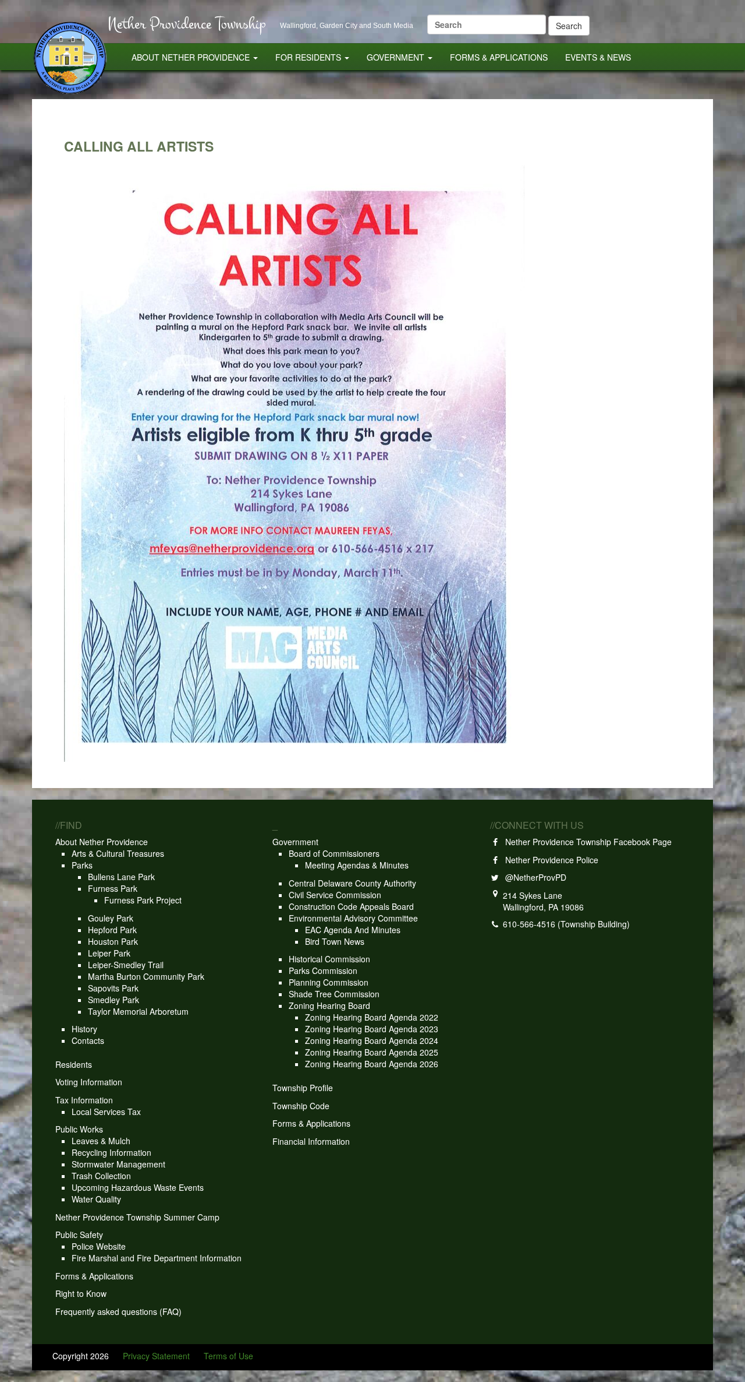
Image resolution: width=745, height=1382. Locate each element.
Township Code (300, 1106)
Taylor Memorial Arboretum (138, 1011)
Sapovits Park (113, 988)
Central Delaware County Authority (352, 883)
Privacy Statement (156, 1356)
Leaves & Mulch (101, 1141)
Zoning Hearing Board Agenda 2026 (371, 1064)
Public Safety (79, 1234)
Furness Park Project (143, 900)
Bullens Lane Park (121, 876)
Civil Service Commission (335, 895)
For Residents (309, 57)
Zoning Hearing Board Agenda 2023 (371, 1029)
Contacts (88, 1040)
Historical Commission (329, 959)
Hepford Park (112, 930)
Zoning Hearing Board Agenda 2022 (371, 1017)
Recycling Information (111, 1152)
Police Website (99, 1246)
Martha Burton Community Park (146, 976)
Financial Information (311, 1141)
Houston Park (113, 941)
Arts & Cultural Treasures (118, 853)
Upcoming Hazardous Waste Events (138, 1187)
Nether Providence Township (187, 23)
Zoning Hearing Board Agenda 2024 (371, 1040)
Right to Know (81, 1293)
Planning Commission (328, 982)
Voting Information (88, 1082)
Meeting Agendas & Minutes (357, 865)
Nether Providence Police (549, 860)
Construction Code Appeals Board (351, 906)
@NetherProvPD (533, 877)
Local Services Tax (106, 1111)
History (84, 1029)
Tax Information (84, 1100)
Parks (82, 865)
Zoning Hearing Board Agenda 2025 (371, 1052)
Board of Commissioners (334, 853)
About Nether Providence (192, 57)
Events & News (598, 57)
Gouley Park (110, 918)
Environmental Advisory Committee (353, 918)
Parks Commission (323, 970)
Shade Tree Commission (334, 994)
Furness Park (112, 888)
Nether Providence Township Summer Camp (137, 1217)
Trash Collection (101, 1175)
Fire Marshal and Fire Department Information (157, 1258)
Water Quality (96, 1199)
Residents (73, 1064)
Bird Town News (334, 941)
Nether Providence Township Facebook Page (586, 842)
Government (397, 57)
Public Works (79, 1129)
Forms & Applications (499, 57)
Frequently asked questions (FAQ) (118, 1311)
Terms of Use (228, 1356)
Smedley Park (113, 999)
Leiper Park (109, 953)
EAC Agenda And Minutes (352, 930)
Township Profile (302, 1087)
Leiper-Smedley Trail (126, 964)
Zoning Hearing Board (329, 1005)
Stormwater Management (118, 1164)
